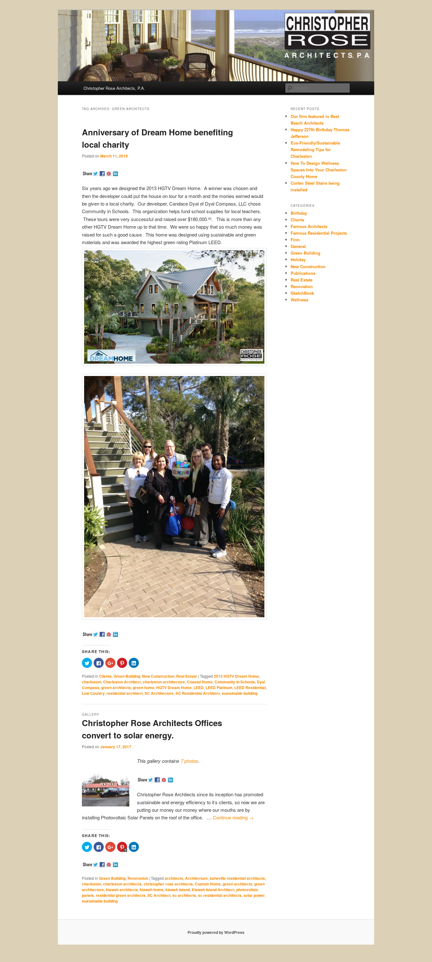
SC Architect (158, 895)
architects (174, 878)
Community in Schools (234, 682)
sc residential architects (220, 895)
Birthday (299, 213)
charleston (91, 682)
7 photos (189, 760)
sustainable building (239, 693)
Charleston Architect (122, 682)
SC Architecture (159, 693)
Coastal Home (200, 682)
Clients (105, 676)
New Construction (158, 676)
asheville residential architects (237, 878)
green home (143, 687)
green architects (116, 687)
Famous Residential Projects (319, 233)
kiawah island (177, 889)
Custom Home (208, 884)
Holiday (298, 259)
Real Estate (186, 676)
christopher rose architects (168, 884)
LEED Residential (250, 687)
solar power (254, 895)
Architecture (196, 878)
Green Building (127, 676)
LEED (199, 687)
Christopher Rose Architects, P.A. (114, 88)
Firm (295, 240)
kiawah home (152, 889)
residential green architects (120, 895)
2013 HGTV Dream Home (236, 676)
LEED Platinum (219, 687)
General (298, 246)
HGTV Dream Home (174, 687)
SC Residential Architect (198, 693)
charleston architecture (164, 682)
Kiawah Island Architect (213, 889)
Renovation (137, 878)
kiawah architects (122, 889)
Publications (303, 273)
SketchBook (302, 293)
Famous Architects (309, 226)
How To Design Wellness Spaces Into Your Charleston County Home (319, 169)
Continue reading (233, 817)
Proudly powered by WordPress (216, 932)
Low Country (93, 693)
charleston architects (122, 884)
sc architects (184, 895)
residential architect (125, 693)
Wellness (299, 300)
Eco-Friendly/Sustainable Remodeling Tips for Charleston (315, 149)
